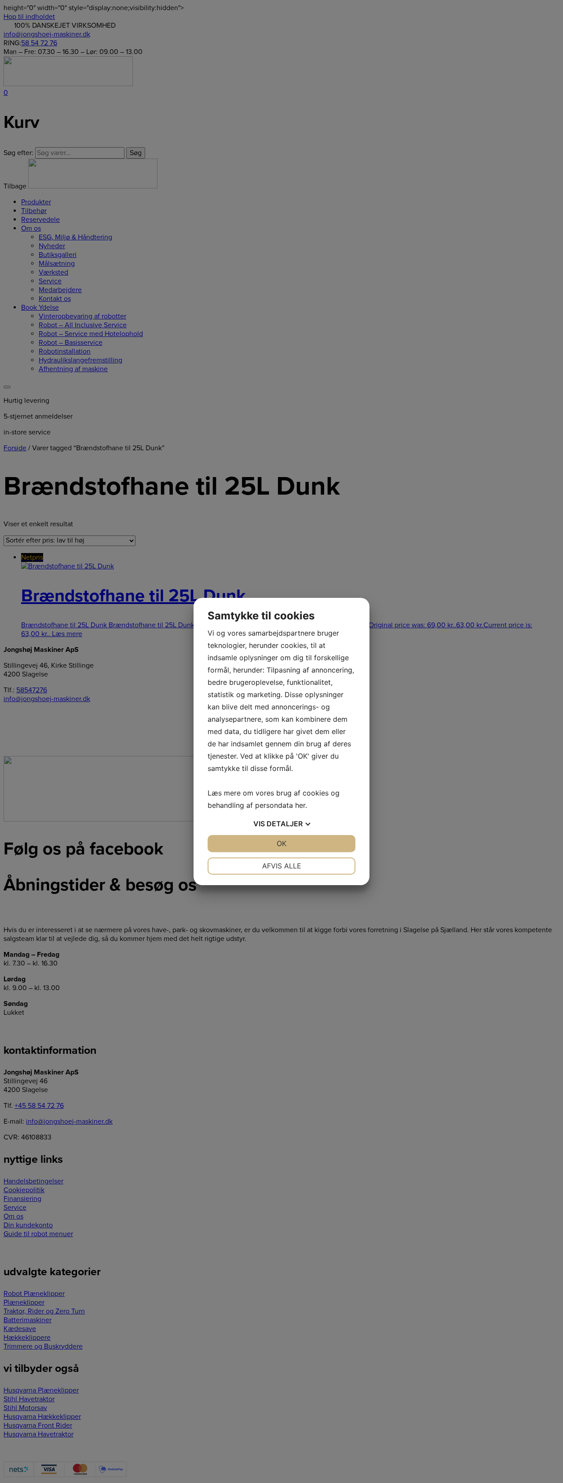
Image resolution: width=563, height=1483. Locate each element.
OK (281, 843)
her (300, 805)
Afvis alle (281, 865)
